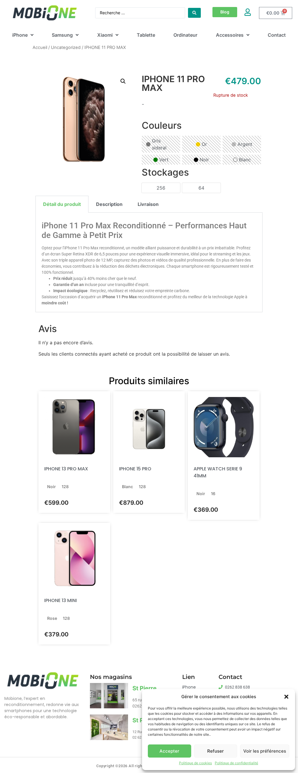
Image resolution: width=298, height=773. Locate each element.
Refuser (215, 751)
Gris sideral (159, 144)
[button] (286, 697)
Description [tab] (109, 204)
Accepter (169, 751)
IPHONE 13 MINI (60, 600)
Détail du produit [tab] (62, 204)
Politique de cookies (195, 763)
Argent (244, 144)
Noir (204, 160)
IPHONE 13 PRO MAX (66, 468)
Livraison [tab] (148, 204)
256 (161, 188)
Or (204, 144)
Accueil (40, 47)
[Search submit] (194, 13)
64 (201, 188)
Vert (163, 160)
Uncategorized (66, 47)
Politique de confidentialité (236, 763)
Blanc (245, 160)
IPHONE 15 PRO (135, 468)
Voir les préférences (264, 751)
